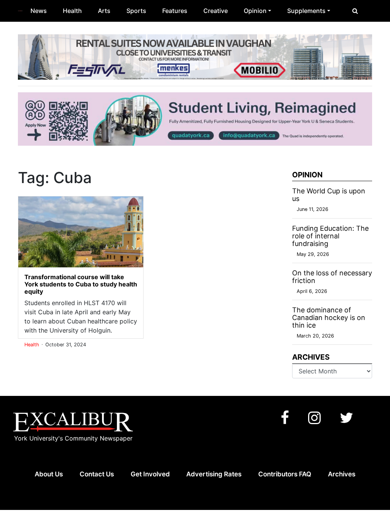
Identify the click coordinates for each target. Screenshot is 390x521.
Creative (215, 10)
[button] (355, 11)
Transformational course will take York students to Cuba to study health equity (80, 284)
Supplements (306, 10)
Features (174, 10)
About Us (49, 474)
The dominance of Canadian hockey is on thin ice (328, 317)
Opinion (255, 10)
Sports (136, 10)
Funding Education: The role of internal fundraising (330, 236)
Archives (341, 474)
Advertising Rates (213, 474)
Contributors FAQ (284, 474)
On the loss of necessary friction (332, 277)
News (38, 10)
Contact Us (97, 474)
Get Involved (150, 474)
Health (72, 10)
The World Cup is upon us (328, 195)
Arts (104, 10)
